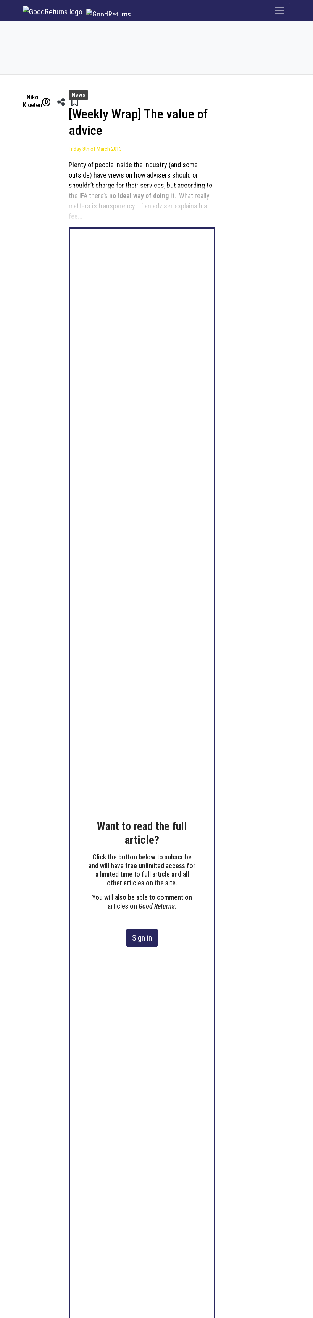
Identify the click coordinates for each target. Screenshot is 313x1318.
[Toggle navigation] (279, 10)
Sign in (142, 937)
